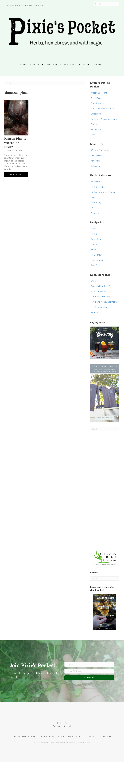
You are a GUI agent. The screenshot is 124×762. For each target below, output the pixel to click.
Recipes (82, 64)
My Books (35, 64)
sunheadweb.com (84, 743)
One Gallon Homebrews (60, 64)
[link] (105, 92)
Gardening (98, 64)
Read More (16, 174)
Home (23, 64)
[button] (54, 726)
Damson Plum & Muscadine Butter (15, 143)
